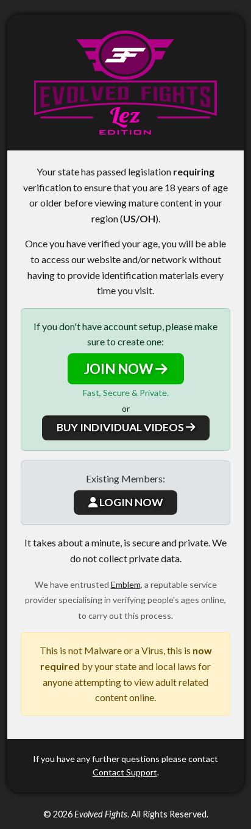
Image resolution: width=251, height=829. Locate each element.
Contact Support (125, 772)
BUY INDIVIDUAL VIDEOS (121, 427)
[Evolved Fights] (125, 82)
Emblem (126, 584)
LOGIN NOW (130, 502)
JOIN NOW (119, 369)
